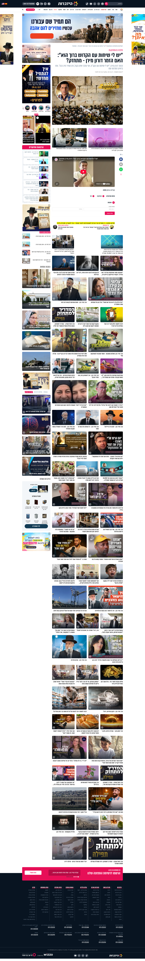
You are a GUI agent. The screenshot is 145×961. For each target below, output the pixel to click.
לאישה (46, 890)
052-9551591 (85, 935)
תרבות (108, 907)
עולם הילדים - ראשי (82, 890)
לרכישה (33, 490)
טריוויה (85, 907)
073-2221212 (102, 927)
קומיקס (85, 904)
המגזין (108, 892)
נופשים (120, 907)
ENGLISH (45, 10)
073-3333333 (119, 942)
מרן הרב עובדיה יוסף (57, 892)
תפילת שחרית (31, 890)
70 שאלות (84, 10)
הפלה (46, 904)
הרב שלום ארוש (58, 912)
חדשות (109, 10)
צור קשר (50, 10)
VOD (116, 10)
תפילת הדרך (32, 909)
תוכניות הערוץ (95, 887)
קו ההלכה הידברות (101, 932)
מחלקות (60, 10)
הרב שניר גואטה (58, 902)
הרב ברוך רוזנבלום (57, 907)
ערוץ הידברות (118, 892)
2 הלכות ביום (118, 900)
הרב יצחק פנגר (58, 897)
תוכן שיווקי (108, 917)
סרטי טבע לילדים (83, 909)
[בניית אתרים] (48, 955)
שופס (64, 10)
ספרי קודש (70, 914)
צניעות (46, 902)
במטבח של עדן (95, 895)
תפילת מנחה (32, 892)
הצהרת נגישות (118, 917)
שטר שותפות (103, 10)
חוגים (85, 914)
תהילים (33, 907)
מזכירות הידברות (119, 925)
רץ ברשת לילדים (83, 892)
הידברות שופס (118, 912)
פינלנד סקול (70, 900)
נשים (109, 897)
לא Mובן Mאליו (95, 892)
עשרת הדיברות (69, 897)
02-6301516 (119, 936)
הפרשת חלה (45, 912)
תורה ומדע (107, 904)
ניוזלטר (120, 897)
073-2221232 (51, 927)
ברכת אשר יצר (31, 917)
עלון (68, 10)
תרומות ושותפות (118, 909)
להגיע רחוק (96, 907)
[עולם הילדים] (49, 3)
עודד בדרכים (96, 890)
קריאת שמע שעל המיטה (29, 919)
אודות (120, 919)
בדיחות (85, 895)
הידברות (119, 887)
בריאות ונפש (70, 907)
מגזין (113, 10)
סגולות (71, 902)
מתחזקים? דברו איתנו (28, 4)
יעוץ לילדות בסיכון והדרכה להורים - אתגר (30, 926)
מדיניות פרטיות (118, 890)
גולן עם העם (96, 902)
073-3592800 (68, 927)
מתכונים (46, 892)
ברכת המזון (32, 900)
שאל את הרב (78, 10)
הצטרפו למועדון (29, 9)
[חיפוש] (106, 3)
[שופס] (45, 3)
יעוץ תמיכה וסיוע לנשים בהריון (82, 932)
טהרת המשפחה (44, 895)
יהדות (109, 890)
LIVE (39, 10)
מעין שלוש (32, 902)
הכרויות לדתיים (69, 912)
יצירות (85, 912)
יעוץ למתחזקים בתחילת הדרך (48, 925)
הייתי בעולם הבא (95, 914)
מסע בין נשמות (95, 904)
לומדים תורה (70, 890)
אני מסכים (71, 877)
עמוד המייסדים (118, 914)
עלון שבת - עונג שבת (84, 925)
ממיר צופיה (120, 940)
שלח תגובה (110, 213)
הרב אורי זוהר (58, 909)
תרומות (55, 10)
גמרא (72, 895)
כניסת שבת (119, 904)
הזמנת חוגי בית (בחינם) (49, 932)
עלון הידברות (119, 895)
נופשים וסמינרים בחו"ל (83, 940)
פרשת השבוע (107, 912)
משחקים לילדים (83, 902)
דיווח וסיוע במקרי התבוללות (65, 932)
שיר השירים (32, 912)
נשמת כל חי (32, 914)
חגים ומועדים (107, 914)
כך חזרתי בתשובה (95, 909)
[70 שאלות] (41, 3)
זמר (91, 196)
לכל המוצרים (36, 526)
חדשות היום (107, 895)
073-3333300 (102, 935)
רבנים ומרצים (58, 887)
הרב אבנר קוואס (58, 914)
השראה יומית (96, 912)
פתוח (98, 900)
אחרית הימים (70, 909)
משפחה (108, 902)
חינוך (72, 904)
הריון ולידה (45, 907)
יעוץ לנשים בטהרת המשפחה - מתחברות (115, 933)
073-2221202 (85, 942)
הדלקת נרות (45, 897)
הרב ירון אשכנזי (58, 904)
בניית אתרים (40, 955)
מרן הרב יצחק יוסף (57, 895)
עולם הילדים (90, 10)
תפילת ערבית (32, 895)
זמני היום (72, 10)
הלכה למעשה (95, 897)
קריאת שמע (32, 904)
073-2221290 (51, 935)
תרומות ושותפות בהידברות (100, 925)
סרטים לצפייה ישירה (82, 897)
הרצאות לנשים (44, 909)
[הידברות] (68, 4)
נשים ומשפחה (44, 887)
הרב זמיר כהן (97, 10)
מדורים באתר (106, 887)
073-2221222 (119, 927)
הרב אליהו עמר (58, 917)
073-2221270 (34, 935)
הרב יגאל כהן (59, 900)
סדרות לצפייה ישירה (82, 900)
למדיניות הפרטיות (69, 877)
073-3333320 (34, 929)
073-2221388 (85, 927)
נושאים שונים (69, 887)
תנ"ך (72, 892)
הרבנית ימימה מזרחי (43, 900)
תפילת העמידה (31, 897)
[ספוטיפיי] (37, 3)
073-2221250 (102, 942)
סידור (33, 887)
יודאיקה (71, 917)
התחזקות (99, 196)
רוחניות (108, 900)
